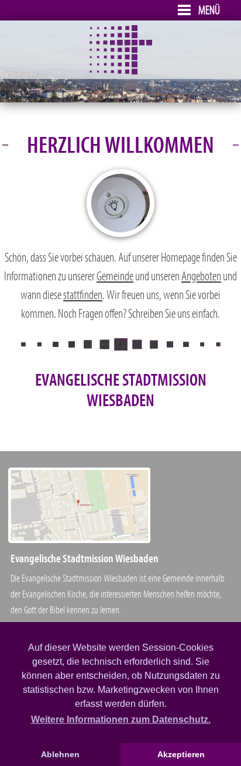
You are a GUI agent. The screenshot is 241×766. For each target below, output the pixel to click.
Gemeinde (115, 276)
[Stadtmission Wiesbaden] (120, 72)
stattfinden (82, 295)
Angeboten (201, 276)
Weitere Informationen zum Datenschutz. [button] (121, 719)
